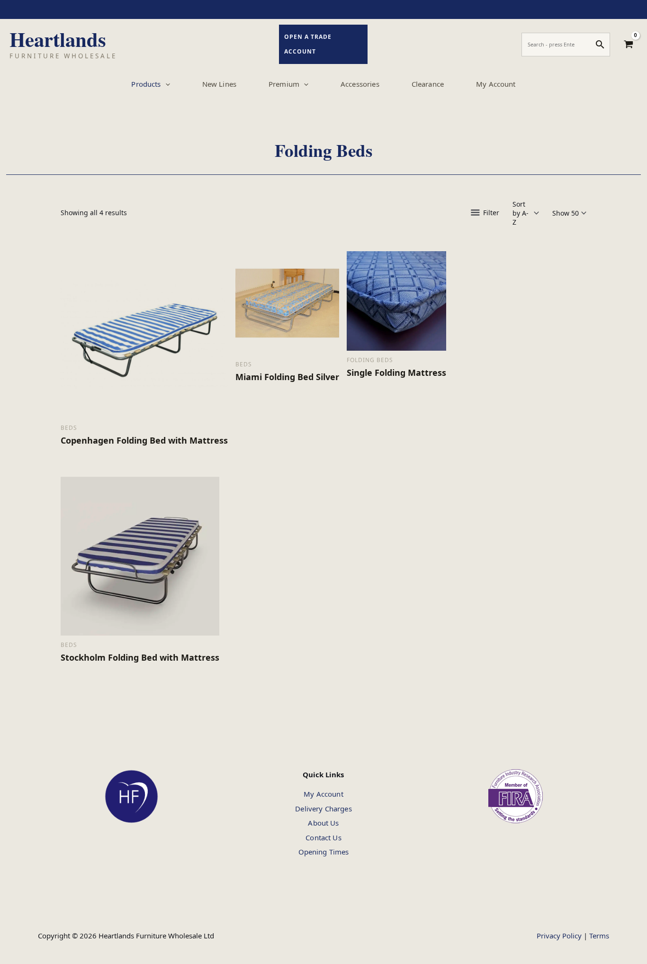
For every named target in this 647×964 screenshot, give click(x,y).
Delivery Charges (323, 808)
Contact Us (323, 837)
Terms (599, 935)
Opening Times (323, 851)
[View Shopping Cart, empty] (629, 44)
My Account (323, 794)
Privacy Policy (559, 935)
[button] (165, 84)
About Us (323, 823)
